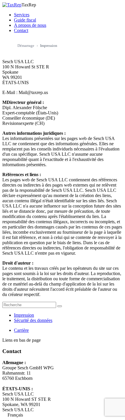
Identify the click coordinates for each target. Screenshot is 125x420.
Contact (21, 30)
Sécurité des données (33, 320)
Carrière (21, 330)
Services (21, 14)
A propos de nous (30, 25)
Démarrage (25, 46)
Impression (24, 315)
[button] (62, 415)
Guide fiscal (25, 19)
